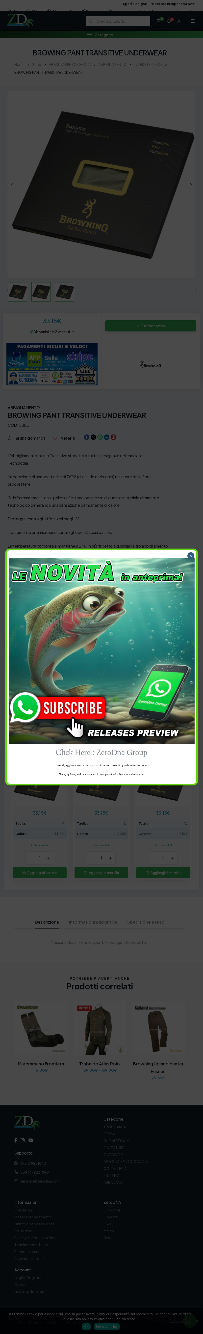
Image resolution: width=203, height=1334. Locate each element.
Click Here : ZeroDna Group (101, 752)
